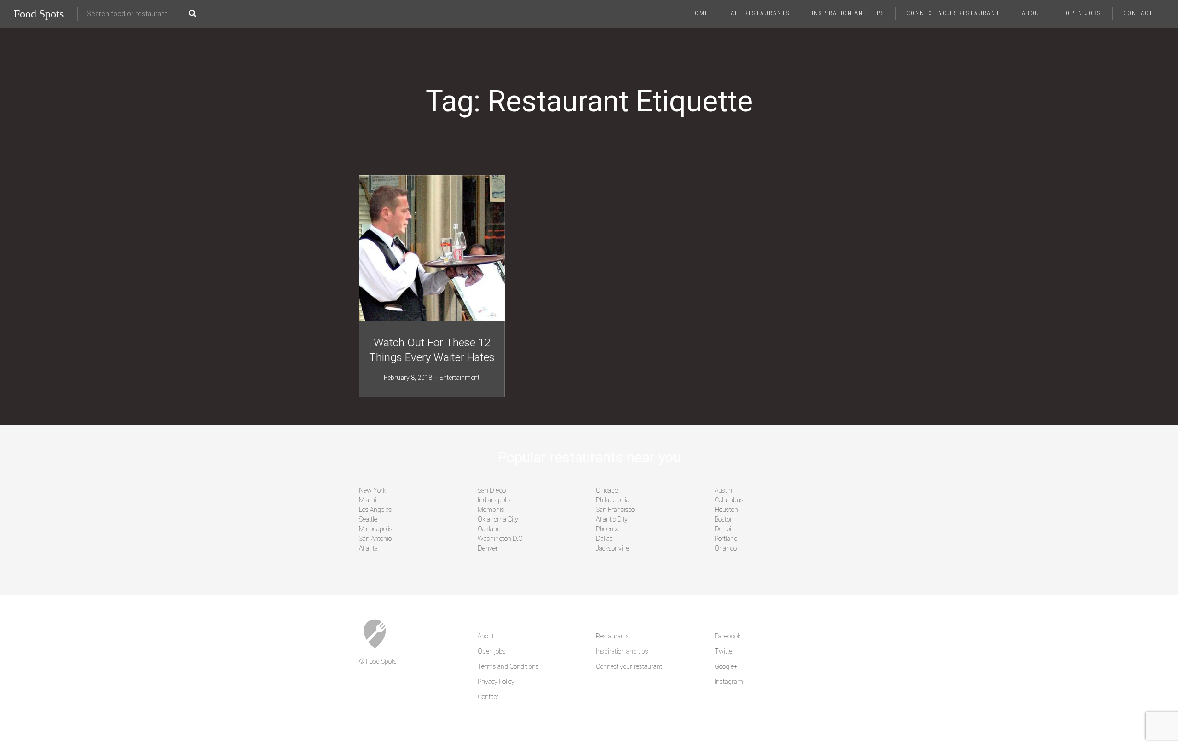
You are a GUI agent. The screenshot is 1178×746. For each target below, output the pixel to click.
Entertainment (459, 377)
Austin (723, 490)
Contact (1138, 13)
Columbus (729, 500)
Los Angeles (375, 509)
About (1033, 13)
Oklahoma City (498, 519)
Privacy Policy (496, 681)
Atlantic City (612, 519)
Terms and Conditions (508, 666)
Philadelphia (612, 500)
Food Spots (39, 14)
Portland (726, 538)
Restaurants (612, 636)
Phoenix (607, 529)
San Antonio (375, 538)
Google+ (726, 666)
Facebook (728, 636)
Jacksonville (612, 548)
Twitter (724, 651)
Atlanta (368, 548)
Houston (726, 509)
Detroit (724, 529)
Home (699, 13)
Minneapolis (376, 529)
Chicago (607, 490)
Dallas (604, 538)
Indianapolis (494, 500)
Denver (488, 548)
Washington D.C (500, 538)
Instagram (729, 681)
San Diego (492, 490)
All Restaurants (760, 13)
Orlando (726, 548)
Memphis (491, 509)
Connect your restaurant (953, 13)
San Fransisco (615, 509)
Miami (367, 500)
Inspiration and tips (848, 13)
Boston (724, 519)
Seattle (368, 519)
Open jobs (1083, 13)
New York (372, 490)
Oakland (489, 529)
